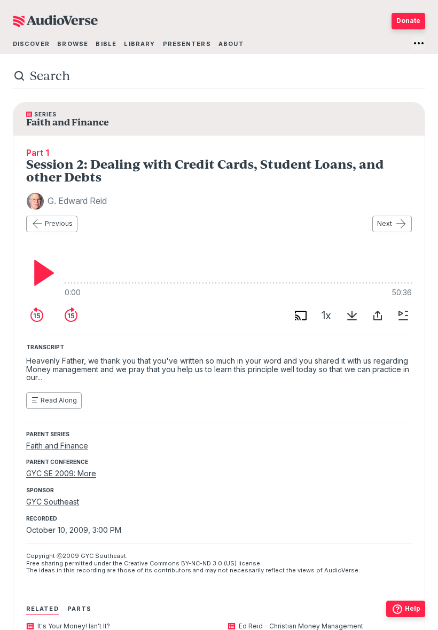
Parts (79, 608)
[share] (377, 315)
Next (384, 223)
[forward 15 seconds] (71, 315)
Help (412, 608)
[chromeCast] (300, 315)
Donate (408, 21)
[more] (418, 43)
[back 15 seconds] (37, 315)
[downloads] (352, 315)
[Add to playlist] (403, 315)
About (231, 44)
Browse (72, 44)
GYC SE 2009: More (61, 473)
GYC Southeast (52, 501)
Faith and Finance (57, 445)
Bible (106, 44)
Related (42, 608)
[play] (41, 273)
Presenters (187, 44)
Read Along (59, 400)
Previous (59, 223)
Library (139, 44)
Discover (31, 44)
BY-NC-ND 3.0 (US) (209, 563)
